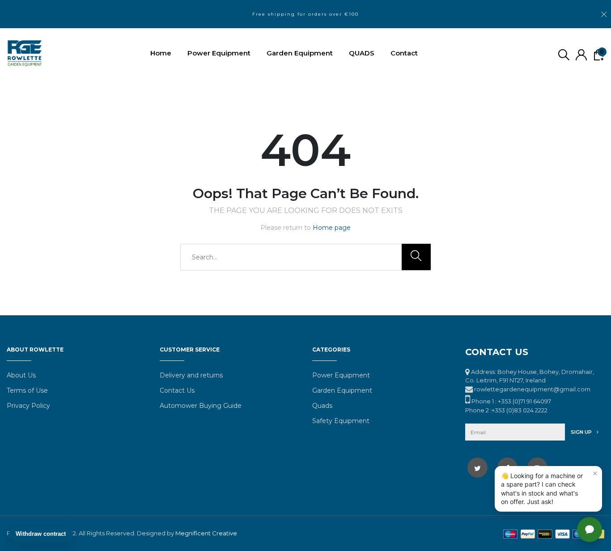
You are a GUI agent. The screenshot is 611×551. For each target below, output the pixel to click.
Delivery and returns (191, 375)
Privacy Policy (28, 406)
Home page (332, 228)
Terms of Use (27, 390)
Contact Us (177, 390)
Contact (404, 53)
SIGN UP (582, 432)
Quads (322, 406)
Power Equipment (218, 53)
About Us (21, 375)
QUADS (361, 53)
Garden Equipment (300, 53)
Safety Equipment (340, 421)
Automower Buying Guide (201, 406)
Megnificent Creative (206, 533)
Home (160, 53)
